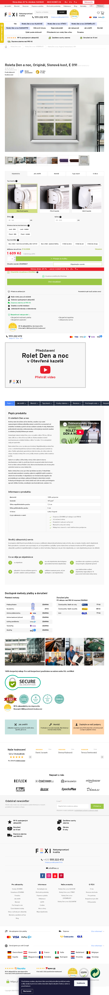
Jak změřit (7, 6)
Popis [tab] (9, 403)
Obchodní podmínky (54, 6)
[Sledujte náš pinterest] (62, 875)
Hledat (62, 12)
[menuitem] (15, 24)
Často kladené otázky (17, 908)
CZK (91, 6)
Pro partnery (92, 895)
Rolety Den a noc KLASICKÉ (66, 889)
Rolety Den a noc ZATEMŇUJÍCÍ (67, 897)
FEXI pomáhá (92, 902)
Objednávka (16, 173)
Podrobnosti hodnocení (10, 74)
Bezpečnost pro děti (91, 899)
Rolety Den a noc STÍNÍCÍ (67, 892)
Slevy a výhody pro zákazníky (17, 912)
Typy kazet (76, 173)
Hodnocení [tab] (77, 403)
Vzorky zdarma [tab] (61, 403)
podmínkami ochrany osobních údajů (86, 810)
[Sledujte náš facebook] (43, 875)
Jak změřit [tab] (20, 403)
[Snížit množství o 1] (15, 260)
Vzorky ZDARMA (17, 889)
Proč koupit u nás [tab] (91, 403)
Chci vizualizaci (54, 282)
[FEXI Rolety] (52, 851)
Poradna (17, 895)
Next (102, 757)
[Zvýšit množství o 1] (15, 257)
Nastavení (27, 991)
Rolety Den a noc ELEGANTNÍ (67, 902)
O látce (95, 173)
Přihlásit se (97, 806)
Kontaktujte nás (42, 889)
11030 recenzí (20, 760)
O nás (92, 889)
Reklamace (67, 6)
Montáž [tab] (33, 403)
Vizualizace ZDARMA (17, 892)
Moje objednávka (42, 912)
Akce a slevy (42, 908)
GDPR (42, 902)
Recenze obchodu (92, 892)
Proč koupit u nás (17, 905)
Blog (75, 6)
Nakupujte (88, 2)
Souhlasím (81, 983)
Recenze (26, 6)
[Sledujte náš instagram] (49, 875)
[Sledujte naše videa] (55, 875)
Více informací (96, 931)
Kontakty (83, 6)
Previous (30, 757)
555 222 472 (41, 17)
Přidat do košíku (59, 258)
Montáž (16, 6)
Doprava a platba (37, 6)
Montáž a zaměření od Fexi (17, 915)
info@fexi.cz (53, 868)
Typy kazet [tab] (46, 403)
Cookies (42, 905)
